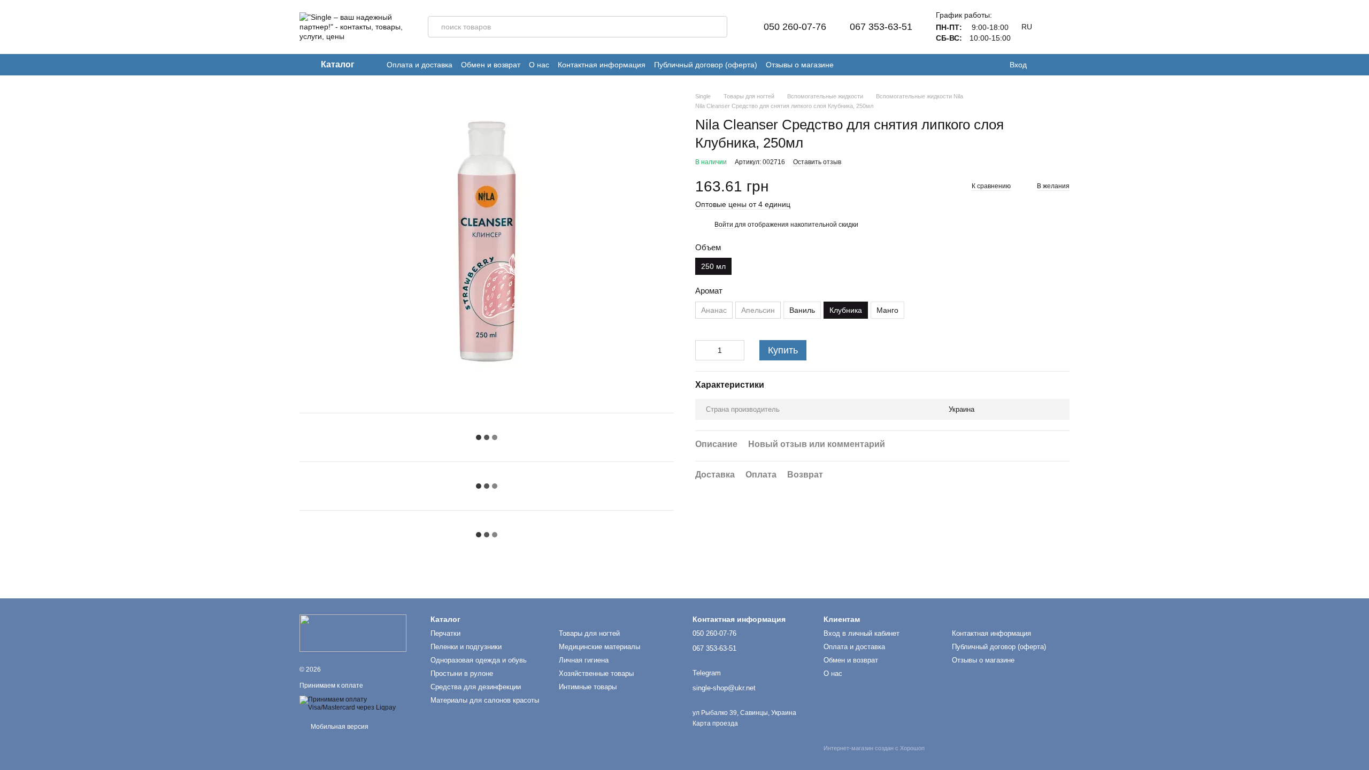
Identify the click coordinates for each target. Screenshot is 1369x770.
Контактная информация (601, 64)
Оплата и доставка (419, 64)
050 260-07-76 (795, 27)
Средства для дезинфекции (475, 687)
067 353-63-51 (881, 27)
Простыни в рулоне (461, 673)
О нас (539, 64)
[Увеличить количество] (736, 350)
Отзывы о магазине (800, 64)
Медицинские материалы (599, 647)
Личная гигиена (584, 660)
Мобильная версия (338, 726)
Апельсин (758, 310)
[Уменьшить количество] (703, 350)
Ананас (714, 310)
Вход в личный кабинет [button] (861, 633)
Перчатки (445, 633)
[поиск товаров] (716, 26)
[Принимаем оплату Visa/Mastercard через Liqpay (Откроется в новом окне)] (356, 703)
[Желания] (1042, 64)
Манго (887, 310)
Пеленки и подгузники (466, 647)
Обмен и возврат (490, 64)
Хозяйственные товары (596, 673)
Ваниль (802, 310)
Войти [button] (723, 224)
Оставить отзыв (817, 162)
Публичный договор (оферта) (705, 64)
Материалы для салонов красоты (484, 700)
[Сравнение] (1064, 64)
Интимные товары (588, 687)
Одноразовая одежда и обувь (478, 660)
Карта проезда (715, 723)
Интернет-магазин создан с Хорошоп (874, 748)
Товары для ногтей (589, 633)
